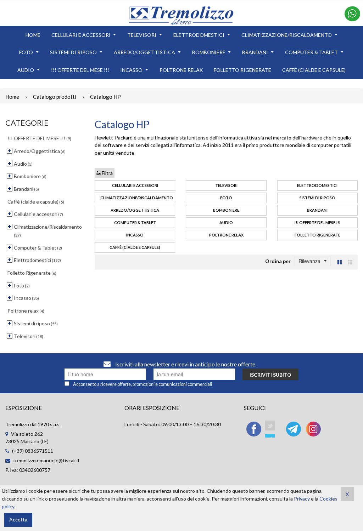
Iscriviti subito (270, 375)
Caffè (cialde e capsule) (135, 247)
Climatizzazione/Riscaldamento (136, 197)
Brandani (317, 210)
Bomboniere (226, 210)
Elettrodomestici (317, 185)
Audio (226, 222)
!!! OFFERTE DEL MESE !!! (317, 222)
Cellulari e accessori (135, 185)
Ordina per (278, 261)
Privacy (302, 499)
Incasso (135, 235)
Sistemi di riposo (317, 197)
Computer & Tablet (135, 222)
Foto (226, 197)
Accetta (18, 519)
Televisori (226, 185)
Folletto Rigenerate (317, 235)
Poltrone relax (226, 235)
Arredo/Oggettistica (135, 210)
